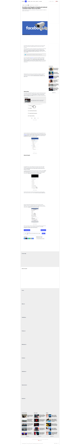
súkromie (32, 57)
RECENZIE (37, 1)
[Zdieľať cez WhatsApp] (29, 238)
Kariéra (40, 443)
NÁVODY (34, 1)
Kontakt (42, 443)
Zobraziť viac (54, 92)
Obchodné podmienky (24, 443)
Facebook (25, 134)
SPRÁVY (32, 1)
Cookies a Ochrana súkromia (30, 443)
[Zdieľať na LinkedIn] (28, 238)
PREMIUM (29, 1)
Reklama (38, 443)
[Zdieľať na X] (26, 238)
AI (38, 1)
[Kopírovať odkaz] (33, 238)
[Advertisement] (35, 16)
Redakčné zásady (35, 443)
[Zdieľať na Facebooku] (24, 238)
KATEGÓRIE (40, 1)
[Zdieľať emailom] (31, 238)
